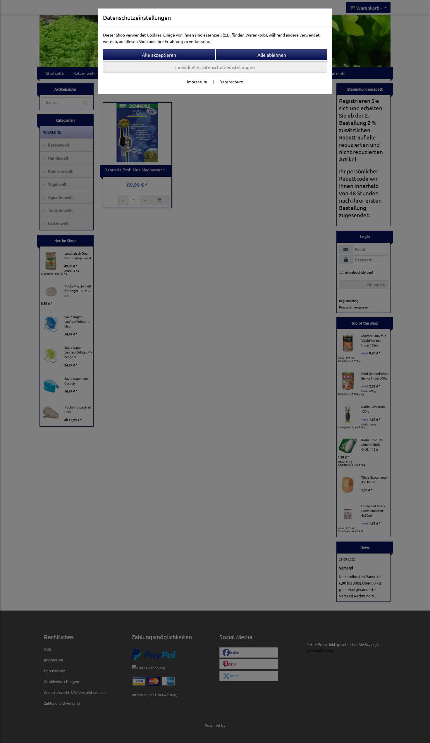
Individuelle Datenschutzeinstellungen (215, 67)
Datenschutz (231, 81)
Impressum (197, 81)
